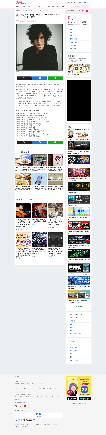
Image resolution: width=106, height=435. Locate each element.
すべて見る (79, 307)
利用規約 (46, 424)
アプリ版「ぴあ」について (79, 404)
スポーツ (35, 396)
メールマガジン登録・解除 (21, 426)
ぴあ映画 (23, 394)
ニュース (28, 6)
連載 (52, 6)
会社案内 (17, 424)
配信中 (71, 327)
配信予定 (72, 330)
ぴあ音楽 (29, 394)
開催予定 (72, 324)
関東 (71, 29)
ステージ (22, 396)
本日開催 (72, 321)
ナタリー (26, 21)
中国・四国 (73, 45)
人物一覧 (17, 399)
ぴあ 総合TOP (71, 2)
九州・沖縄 (73, 48)
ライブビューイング (75, 333)
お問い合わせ (54, 424)
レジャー (42, 396)
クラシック (28, 396)
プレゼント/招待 (59, 6)
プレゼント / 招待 (75, 360)
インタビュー (36, 6)
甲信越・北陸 (73, 42)
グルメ (47, 396)
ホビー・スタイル (55, 396)
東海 (71, 36)
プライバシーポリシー (26, 424)
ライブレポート (45, 6)
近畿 (71, 32)
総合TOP (17, 394)
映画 (80, 2)
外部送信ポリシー (38, 424)
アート (16, 396)
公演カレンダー (74, 318)
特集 (71, 354)
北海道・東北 (73, 39)
